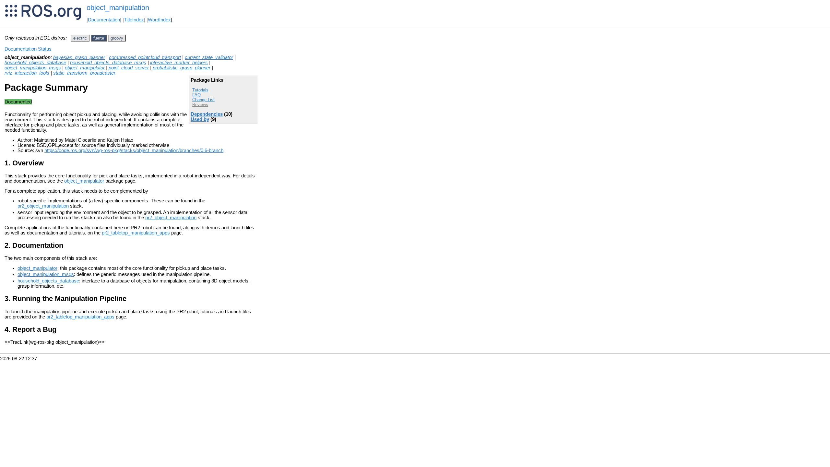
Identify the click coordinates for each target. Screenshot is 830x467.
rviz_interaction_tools (27, 73)
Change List (203, 99)
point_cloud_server (129, 67)
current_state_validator (209, 57)
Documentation (104, 19)
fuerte (98, 38)
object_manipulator (85, 67)
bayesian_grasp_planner (79, 57)
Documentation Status (28, 49)
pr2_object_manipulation (43, 206)
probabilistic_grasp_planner (181, 67)
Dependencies (207, 114)
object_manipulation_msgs (33, 67)
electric (80, 38)
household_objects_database (35, 62)
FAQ (196, 94)
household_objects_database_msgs (108, 62)
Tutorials (200, 90)
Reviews (200, 104)
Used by (200, 119)
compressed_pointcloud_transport (145, 57)
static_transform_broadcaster (84, 73)
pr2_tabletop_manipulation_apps (136, 232)
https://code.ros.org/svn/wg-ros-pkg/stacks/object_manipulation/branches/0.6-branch (133, 150)
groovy (117, 38)
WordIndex (159, 19)
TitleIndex (134, 19)
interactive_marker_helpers (179, 62)
